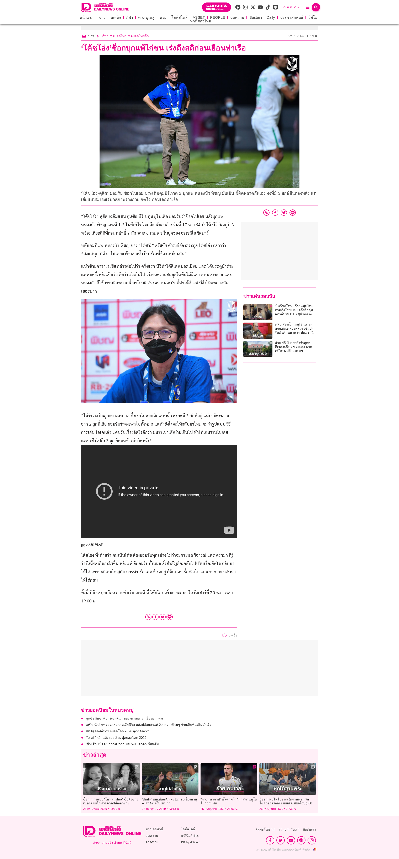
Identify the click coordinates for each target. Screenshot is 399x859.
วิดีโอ (312, 17)
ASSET (199, 17)
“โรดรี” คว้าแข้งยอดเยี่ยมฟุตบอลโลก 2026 (116, 737)
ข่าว (102, 17)
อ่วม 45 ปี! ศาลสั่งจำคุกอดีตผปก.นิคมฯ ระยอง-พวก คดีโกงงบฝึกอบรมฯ (293, 346)
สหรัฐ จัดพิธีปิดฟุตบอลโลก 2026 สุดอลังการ (117, 731)
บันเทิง (116, 17)
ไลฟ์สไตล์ (179, 17)
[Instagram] (312, 840)
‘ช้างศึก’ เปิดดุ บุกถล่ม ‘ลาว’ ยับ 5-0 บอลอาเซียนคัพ (122, 744)
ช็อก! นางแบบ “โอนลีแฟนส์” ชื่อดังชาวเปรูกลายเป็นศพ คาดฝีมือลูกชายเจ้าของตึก (110, 803)
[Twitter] (162, 617)
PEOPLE (217, 17)
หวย (163, 17)
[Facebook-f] (270, 840)
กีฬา (129, 17)
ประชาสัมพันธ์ (291, 17)
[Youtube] (291, 840)
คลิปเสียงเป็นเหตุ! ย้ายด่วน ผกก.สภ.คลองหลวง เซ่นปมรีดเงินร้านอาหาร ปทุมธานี (294, 328)
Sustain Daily (262, 17)
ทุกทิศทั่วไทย (200, 21)
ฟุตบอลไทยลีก (138, 36)
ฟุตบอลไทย (118, 36)
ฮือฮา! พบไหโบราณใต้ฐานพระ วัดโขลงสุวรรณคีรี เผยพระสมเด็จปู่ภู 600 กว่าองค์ (286, 803)
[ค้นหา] (316, 7)
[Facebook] (155, 617)
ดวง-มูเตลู (146, 17)
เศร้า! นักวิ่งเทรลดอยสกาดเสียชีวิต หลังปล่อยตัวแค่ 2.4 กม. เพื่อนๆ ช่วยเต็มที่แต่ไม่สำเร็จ (148, 725)
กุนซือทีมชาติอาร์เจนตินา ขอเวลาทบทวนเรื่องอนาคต (124, 718)
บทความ (237, 17)
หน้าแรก (87, 17)
